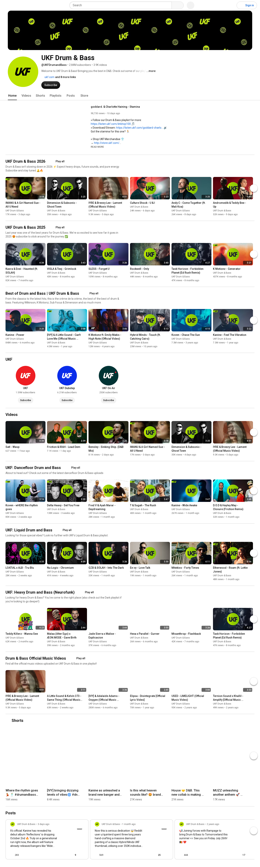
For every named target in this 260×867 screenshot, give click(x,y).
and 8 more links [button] (65, 77)
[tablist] (130, 95)
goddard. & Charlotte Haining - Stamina (115, 106)
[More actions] (43, 203)
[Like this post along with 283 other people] (12, 855)
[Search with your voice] (190, 5)
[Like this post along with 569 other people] (96, 855)
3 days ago (43, 824)
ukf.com (49, 77)
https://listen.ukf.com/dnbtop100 (111, 123)
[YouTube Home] (22, 5)
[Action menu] (82, 855)
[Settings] (231, 5)
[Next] (254, 188)
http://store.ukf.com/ (106, 142)
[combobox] (122, 5)
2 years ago (213, 824)
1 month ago (129, 824)
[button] (97, 147)
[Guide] (7, 5)
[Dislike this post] (23, 855)
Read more (97, 147)
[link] (47, 840)
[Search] (177, 5)
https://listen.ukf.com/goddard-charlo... (139, 127)
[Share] (63, 855)
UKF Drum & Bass (15, 210)
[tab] (12, 95)
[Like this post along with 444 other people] (181, 855)
